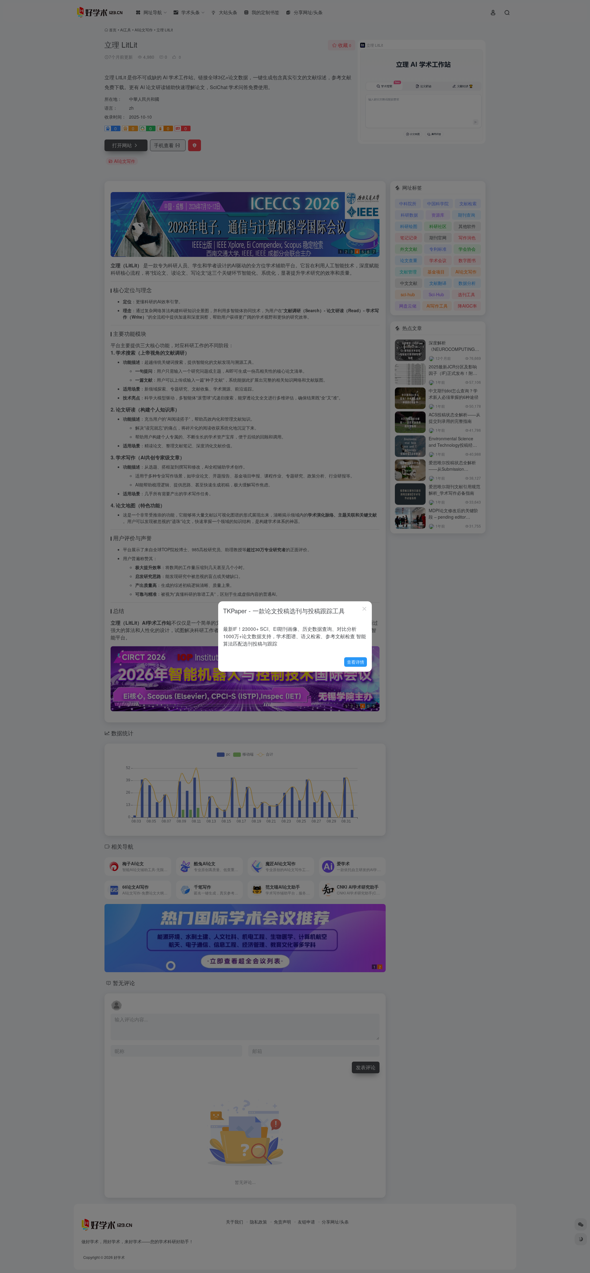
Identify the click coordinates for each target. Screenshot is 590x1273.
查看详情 (355, 662)
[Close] (364, 608)
